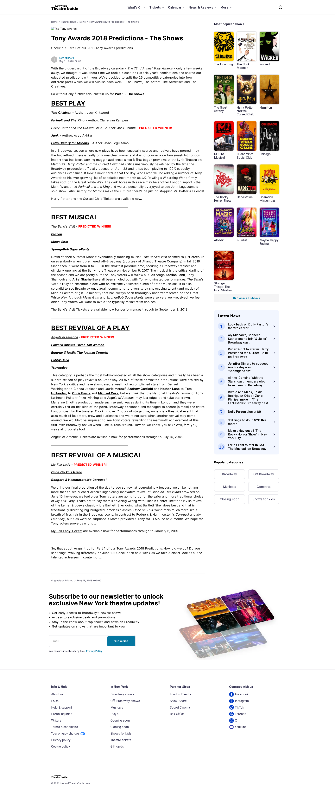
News (82, 22)
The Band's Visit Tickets (69, 309)
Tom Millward (66, 58)
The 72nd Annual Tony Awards (150, 68)
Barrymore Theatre (102, 270)
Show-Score (178, 701)
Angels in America (64, 337)
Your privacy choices (65, 733)
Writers (56, 720)
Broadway (229, 474)
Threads (240, 714)
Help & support (61, 707)
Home (54, 22)
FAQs (55, 701)
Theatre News (68, 22)
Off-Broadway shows (125, 701)
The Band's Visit (63, 226)
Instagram (242, 701)
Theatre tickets (121, 740)
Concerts (263, 487)
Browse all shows (246, 298)
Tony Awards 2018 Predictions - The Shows (114, 22)
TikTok (239, 707)
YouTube (241, 727)
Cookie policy (60, 746)
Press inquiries (61, 714)
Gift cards (117, 746)
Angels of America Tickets (71, 437)
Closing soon (229, 499)
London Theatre (180, 694)
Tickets (155, 7)
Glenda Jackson (85, 389)
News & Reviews (201, 7)
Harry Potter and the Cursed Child (76, 128)
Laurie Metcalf (115, 389)
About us (57, 694)
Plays (114, 714)
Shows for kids (263, 499)
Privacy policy (61, 740)
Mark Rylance (61, 187)
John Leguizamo (183, 187)
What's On (135, 7)
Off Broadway (263, 474)
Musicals (229, 487)
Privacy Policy (94, 651)
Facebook (242, 694)
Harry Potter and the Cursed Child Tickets (82, 199)
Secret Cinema (180, 707)
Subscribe (121, 641)
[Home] (64, 7)
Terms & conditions (64, 727)
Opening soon (120, 720)
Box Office (177, 714)
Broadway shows (122, 694)
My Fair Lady (61, 464)
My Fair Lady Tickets (66, 531)
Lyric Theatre (187, 160)
